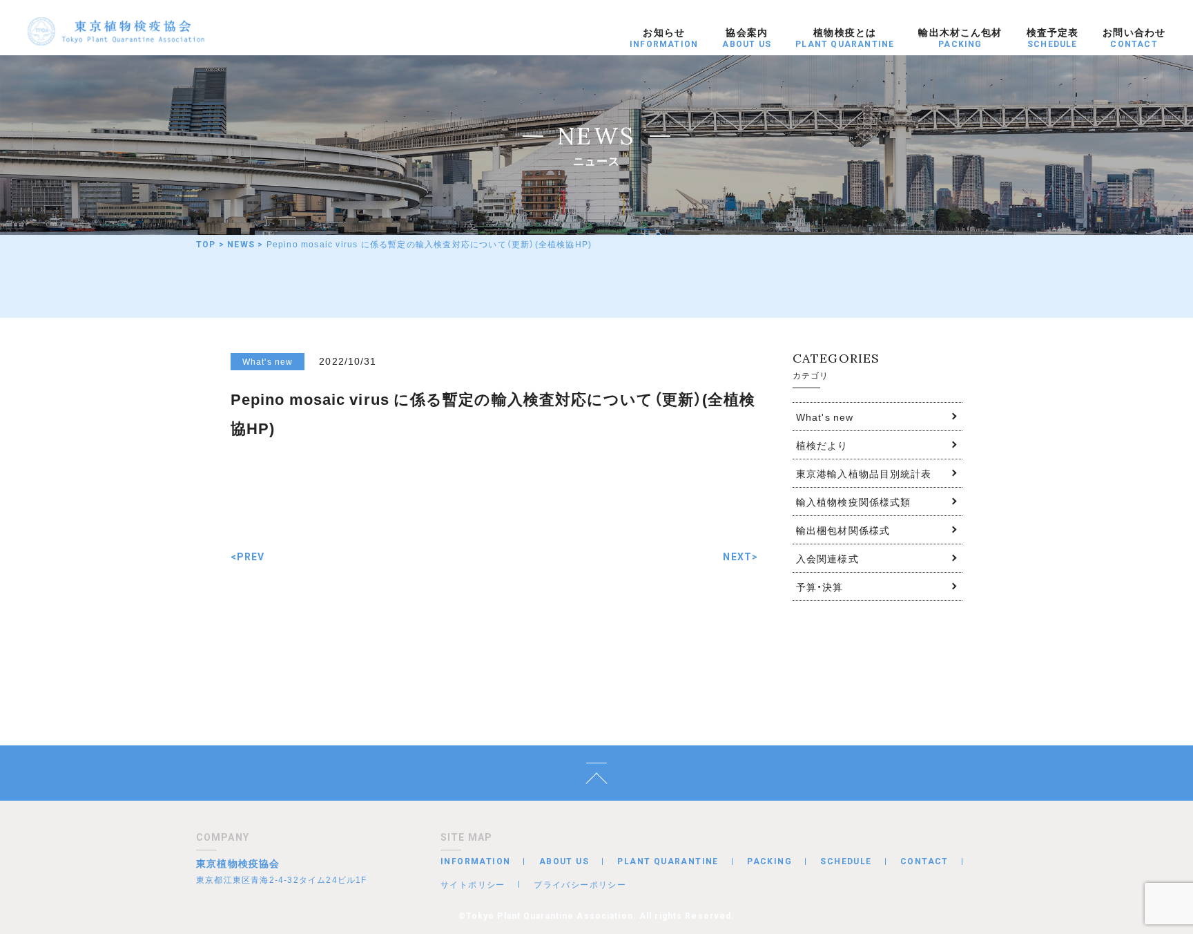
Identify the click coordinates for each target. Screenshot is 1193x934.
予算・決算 (820, 586)
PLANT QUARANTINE (667, 861)
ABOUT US (564, 861)
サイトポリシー (472, 884)
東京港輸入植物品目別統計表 (864, 473)
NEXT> (740, 556)
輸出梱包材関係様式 (843, 530)
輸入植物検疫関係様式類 (853, 501)
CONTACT (924, 861)
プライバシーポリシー (580, 884)
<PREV (248, 556)
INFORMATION (475, 861)
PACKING (769, 861)
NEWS (241, 244)
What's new (824, 416)
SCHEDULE (845, 861)
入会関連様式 (827, 558)
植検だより (822, 445)
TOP (206, 244)
